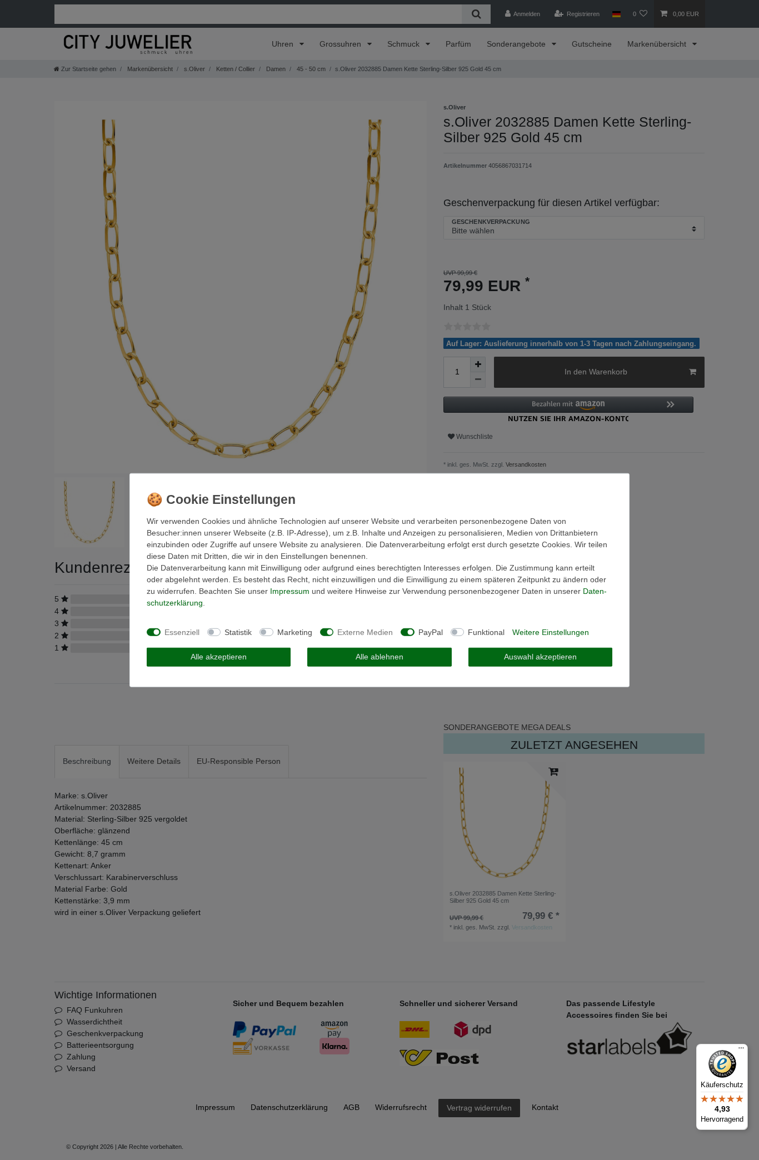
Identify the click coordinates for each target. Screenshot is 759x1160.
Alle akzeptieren (219, 656)
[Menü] (741, 1050)
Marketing (294, 631)
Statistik (238, 631)
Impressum (289, 591)
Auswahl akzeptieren (540, 656)
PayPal (430, 631)
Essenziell (181, 631)
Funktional (486, 631)
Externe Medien (365, 631)
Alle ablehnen (379, 656)
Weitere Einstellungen (550, 631)
